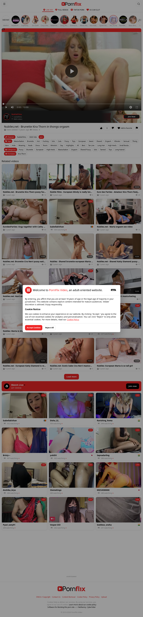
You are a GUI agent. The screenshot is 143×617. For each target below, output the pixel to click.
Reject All (49, 327)
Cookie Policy (73, 319)
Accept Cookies (33, 327)
